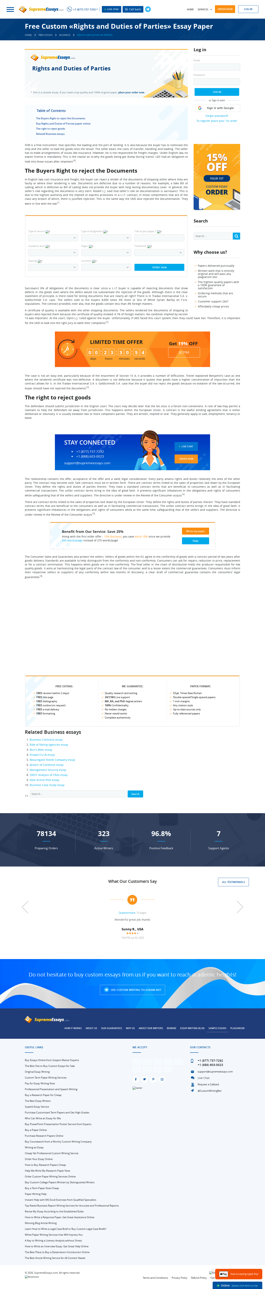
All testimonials (233, 882)
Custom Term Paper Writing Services (46, 1077)
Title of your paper (145, 231)
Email (197, 60)
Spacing (32, 260)
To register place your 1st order (217, 121)
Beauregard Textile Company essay (52, 760)
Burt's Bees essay (41, 749)
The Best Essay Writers (38, 1101)
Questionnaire (127, 912)
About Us (91, 1028)
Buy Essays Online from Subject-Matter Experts (52, 1060)
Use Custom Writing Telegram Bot (135, 990)
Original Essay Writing (37, 1071)
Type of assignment (91, 231)
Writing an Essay (34, 1147)
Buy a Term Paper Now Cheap (42, 1188)
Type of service (36, 231)
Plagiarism (237, 1028)
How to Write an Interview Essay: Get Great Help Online (56, 1246)
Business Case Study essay (47, 785)
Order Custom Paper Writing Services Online (50, 1176)
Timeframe (140, 246)
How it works (73, 1028)
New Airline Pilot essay (44, 780)
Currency (86, 260)
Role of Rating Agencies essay (49, 744)
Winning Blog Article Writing (41, 1223)
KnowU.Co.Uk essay (42, 755)
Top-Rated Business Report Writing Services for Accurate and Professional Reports (72, 1205)
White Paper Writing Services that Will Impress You (54, 1234)
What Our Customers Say (132, 881)
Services (203, 9)
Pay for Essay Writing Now (40, 1083)
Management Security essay (48, 770)
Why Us (130, 1028)
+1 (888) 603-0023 (90, 456)
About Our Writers (151, 1028)
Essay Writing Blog (192, 1028)
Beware (171, 1028)
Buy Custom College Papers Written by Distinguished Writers (59, 1182)
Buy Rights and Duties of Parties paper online (63, 123)
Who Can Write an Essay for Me (43, 1118)
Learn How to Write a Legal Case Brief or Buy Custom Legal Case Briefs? (65, 1229)
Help (195, 541)
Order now (225, 9)
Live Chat (187, 446)
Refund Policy (199, 1277)
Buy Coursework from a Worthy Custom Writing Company (58, 1141)
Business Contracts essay (46, 739)
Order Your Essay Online (39, 1159)
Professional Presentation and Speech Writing (51, 1089)
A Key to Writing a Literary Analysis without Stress (53, 1240)
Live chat (112, 9)
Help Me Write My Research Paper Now (47, 1170)
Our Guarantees (111, 1028)
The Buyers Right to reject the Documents (60, 118)
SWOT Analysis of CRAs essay (49, 775)
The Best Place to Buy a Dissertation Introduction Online (57, 1252)
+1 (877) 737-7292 (84, 9)
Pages (84, 246)
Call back (134, 9)
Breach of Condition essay (46, 765)
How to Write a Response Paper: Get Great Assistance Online (59, 1217)
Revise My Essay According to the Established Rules (54, 1211)
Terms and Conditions (155, 1277)
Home (190, 9)
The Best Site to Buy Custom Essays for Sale (50, 1066)
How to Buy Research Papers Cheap (45, 1165)
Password (199, 75)
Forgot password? (217, 116)
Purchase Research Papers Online (44, 1136)
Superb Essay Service (37, 1106)
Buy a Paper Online (36, 1130)
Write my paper (195, 531)
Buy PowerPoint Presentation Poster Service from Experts (58, 1124)
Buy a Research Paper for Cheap (43, 1095)
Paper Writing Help (36, 1194)
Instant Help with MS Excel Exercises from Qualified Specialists (60, 1200)
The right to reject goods (50, 128)
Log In (217, 92)
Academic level (36, 246)
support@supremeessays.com (87, 463)
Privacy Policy (179, 1277)
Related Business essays (50, 134)
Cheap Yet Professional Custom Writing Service (51, 1153)
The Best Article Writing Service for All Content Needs (55, 1258)
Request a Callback (208, 1084)
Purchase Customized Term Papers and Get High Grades (57, 1112)
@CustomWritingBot (210, 1090)
